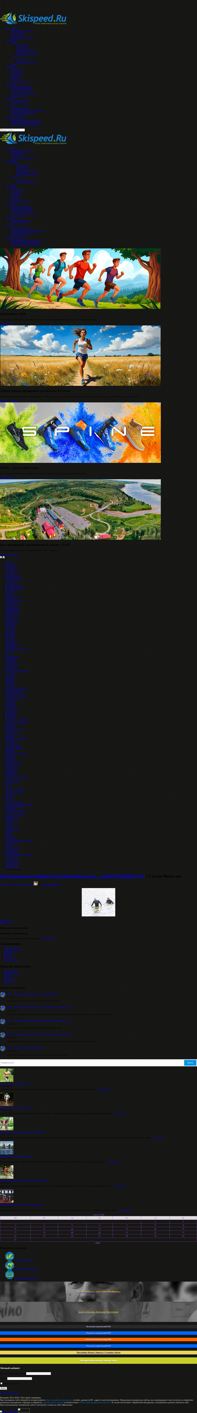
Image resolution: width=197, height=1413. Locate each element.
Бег (6, 654)
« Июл (97, 1243)
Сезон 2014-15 (11, 864)
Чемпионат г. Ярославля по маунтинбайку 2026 (21, 1132)
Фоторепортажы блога (21, 211)
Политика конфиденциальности (25, 240)
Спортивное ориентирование (18, 804)
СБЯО (13, 184)
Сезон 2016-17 (11, 860)
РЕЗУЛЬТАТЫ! (7, 324)
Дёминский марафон (24, 1260)
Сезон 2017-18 (11, 857)
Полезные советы (13, 579)
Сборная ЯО (21, 165)
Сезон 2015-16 (11, 862)
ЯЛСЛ (14, 177)
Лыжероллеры (11, 603)
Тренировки (10, 627)
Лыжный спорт (11, 970)
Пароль (3, 1378)
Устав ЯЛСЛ (22, 180)
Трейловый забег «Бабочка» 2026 (15, 1108)
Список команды (18, 153)
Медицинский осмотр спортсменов (27, 230)
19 (72, 1232)
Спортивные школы (20, 228)
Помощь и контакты (14, 238)
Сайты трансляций (19, 223)
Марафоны (10, 661)
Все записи (10, 591)
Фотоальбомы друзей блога (23, 213)
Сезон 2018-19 (11, 852)
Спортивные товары (20, 221)
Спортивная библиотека (25, 1278)
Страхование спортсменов (23, 233)
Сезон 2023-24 (11, 707)
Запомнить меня (10, 1383)
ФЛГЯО (14, 163)
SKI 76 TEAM (11, 148)
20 (99, 1232)
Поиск (190, 1063)
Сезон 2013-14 (11, 867)
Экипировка (16, 155)
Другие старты (11, 960)
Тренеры (9, 724)
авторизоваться (48, 938)
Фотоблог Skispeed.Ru (21, 206)
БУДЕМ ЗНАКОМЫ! (9, 555)
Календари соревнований (17, 671)
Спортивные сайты (19, 235)
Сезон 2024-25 (11, 666)
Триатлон (15, 196)
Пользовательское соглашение (24, 245)
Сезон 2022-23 (11, 743)
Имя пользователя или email (13, 1373)
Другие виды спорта (20, 201)
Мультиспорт (17, 189)
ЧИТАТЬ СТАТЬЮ (9, 401)
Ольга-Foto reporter (50, 885)
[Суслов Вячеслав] (98, 916)
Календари (10, 187)
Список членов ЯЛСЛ (26, 182)
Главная (9, 562)
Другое (8, 780)
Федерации (10, 160)
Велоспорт (10, 710)
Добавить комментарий (22, 885)
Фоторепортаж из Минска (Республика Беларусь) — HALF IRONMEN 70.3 (72, 876)
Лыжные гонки (18, 192)
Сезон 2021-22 (11, 826)
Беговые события (12, 973)
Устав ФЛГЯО (22, 167)
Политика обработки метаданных (26, 242)
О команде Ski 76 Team (21, 151)
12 (72, 1229)
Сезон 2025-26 (11, 574)
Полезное (9, 218)
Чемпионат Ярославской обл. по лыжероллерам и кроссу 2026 (42, 1007)
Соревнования (12, 584)
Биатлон (9, 835)
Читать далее (103, 1089)
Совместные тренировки (25, 1269)
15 (155, 1229)
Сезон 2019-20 (11, 843)
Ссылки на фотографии (21, 209)
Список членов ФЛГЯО (27, 175)
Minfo (9, 994)
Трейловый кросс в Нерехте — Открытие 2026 (35, 994)
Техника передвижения (16, 688)
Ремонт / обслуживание (16, 811)
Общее (8, 845)
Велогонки (16, 199)
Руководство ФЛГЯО (25, 170)
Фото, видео (11, 204)
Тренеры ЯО (22, 172)
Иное (6, 982)
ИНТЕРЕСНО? (7, 478)
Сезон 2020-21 (11, 831)
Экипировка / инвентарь (16, 649)
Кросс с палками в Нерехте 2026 (15, 1083)
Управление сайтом (9, 1393)
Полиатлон (10, 714)
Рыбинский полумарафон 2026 (28, 1047)
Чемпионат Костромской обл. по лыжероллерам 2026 (24, 1180)
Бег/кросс (8, 952)
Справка (9, 226)
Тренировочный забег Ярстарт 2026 (16, 1156)
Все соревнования (12, 948)
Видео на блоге (18, 216)
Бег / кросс (16, 194)
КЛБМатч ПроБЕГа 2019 (22, 158)
